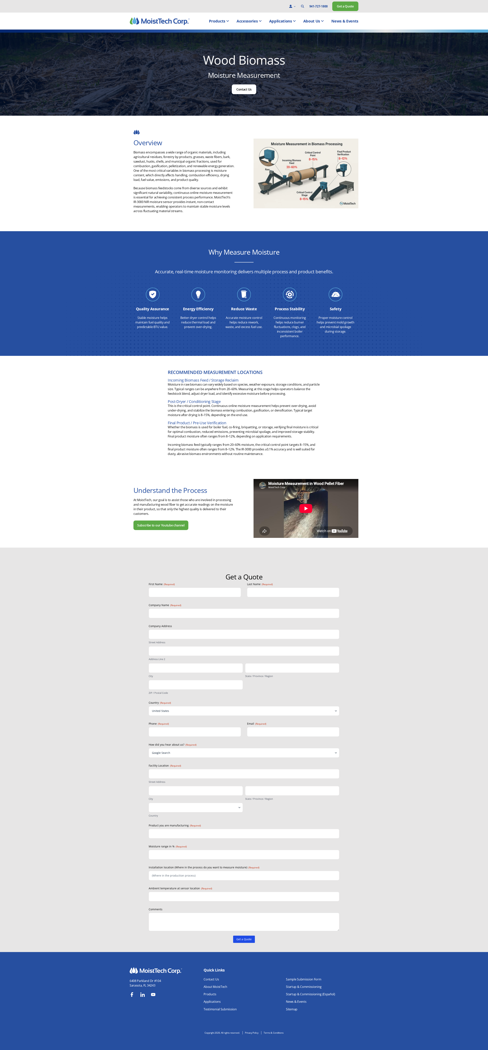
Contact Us (244, 89)
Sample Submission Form (303, 979)
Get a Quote (345, 6)
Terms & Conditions (273, 1032)
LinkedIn (142, 994)
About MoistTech (215, 987)
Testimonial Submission (220, 1009)
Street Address (157, 642)
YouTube (153, 994)
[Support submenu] (295, 6)
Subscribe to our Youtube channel (161, 525)
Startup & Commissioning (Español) (310, 994)
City (151, 676)
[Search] (302, 6)
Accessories (247, 21)
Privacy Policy (251, 1032)
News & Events (344, 21)
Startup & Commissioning (304, 987)
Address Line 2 (157, 659)
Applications (280, 21)
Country (153, 815)
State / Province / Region (259, 676)
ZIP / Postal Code (158, 693)
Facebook (132, 994)
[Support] (290, 6)
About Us (311, 21)
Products (217, 21)
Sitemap (291, 1009)
